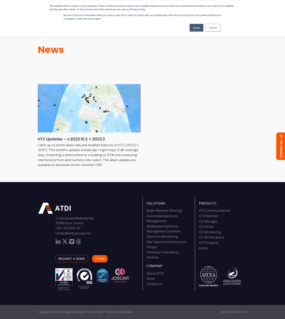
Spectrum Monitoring (162, 236)
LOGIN (99, 258)
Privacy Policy (95, 312)
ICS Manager (208, 221)
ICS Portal (206, 226)
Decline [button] (213, 27)
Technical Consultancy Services (163, 254)
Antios (203, 248)
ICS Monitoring (210, 232)
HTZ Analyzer (209, 243)
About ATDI (155, 273)
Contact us (154, 284)
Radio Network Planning (164, 210)
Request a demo (71, 258)
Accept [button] (196, 27)
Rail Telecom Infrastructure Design (167, 244)
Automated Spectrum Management (162, 218)
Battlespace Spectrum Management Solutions (164, 228)
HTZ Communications (215, 210)
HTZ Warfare (208, 216)
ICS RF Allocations (212, 237)
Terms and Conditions (119, 312)
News (51, 49)
